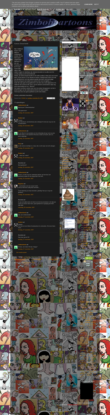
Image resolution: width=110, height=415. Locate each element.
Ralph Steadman (66, 169)
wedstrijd (91, 371)
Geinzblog (64, 139)
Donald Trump (90, 285)
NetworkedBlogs (68, 218)
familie (86, 293)
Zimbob (20, 118)
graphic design (91, 298)
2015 (83, 187)
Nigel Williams (65, 137)
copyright (92, 280)
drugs (88, 288)
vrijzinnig (94, 370)
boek (95, 277)
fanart (92, 293)
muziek (82, 327)
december (86, 207)
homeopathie (83, 306)
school (94, 347)
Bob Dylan (89, 277)
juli (84, 232)
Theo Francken (92, 362)
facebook (90, 291)
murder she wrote (90, 325)
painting (88, 335)
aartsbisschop (86, 273)
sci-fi (84, 348)
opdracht (93, 332)
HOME (25, 34)
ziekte (88, 375)
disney (92, 283)
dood (94, 287)
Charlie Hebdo (83, 280)
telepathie (82, 360)
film (91, 295)
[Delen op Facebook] (52, 98)
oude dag (85, 333)
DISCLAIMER (86, 34)
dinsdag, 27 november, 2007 (26, 217)
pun (86, 342)
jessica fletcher (91, 309)
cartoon (92, 278)
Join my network (70, 227)
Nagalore (64, 148)
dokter (82, 285)
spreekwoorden (83, 353)
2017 (83, 182)
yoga (95, 373)
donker (90, 286)
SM (81, 352)
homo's (89, 306)
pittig (91, 337)
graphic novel (83, 299)
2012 (83, 194)
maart (85, 241)
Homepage (37, 259)
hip (85, 304)
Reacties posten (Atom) (29, 262)
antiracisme (83, 277)
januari (85, 245)
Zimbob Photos (84, 159)
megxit (81, 322)
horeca (94, 306)
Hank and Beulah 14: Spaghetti (88, 214)
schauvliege (83, 347)
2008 (83, 203)
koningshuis (82, 316)
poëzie (81, 339)
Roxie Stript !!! (66, 157)
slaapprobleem (91, 350)
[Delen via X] (51, 98)
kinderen (90, 312)
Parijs (93, 335)
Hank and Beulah (60, 34)
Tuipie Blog (65, 143)
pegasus (86, 337)
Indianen (83, 309)
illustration (93, 307)
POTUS (88, 340)
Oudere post (53, 259)
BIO (36, 34)
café (88, 278)
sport (93, 352)
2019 (83, 178)
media (87, 320)
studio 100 (85, 357)
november (86, 209)
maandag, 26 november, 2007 (26, 207)
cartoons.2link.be (66, 178)
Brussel (83, 278)
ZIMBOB (82, 79)
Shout (63, 92)
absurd (94, 273)
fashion (87, 295)
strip (94, 355)
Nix (63, 171)
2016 (83, 185)
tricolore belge (90, 365)
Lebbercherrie (22, 105)
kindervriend (82, 314)
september (86, 227)
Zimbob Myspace (85, 162)
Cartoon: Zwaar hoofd (89, 211)
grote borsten (91, 299)
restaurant (83, 345)
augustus (86, 229)
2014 (83, 189)
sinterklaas (83, 350)
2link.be (64, 180)
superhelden (93, 357)
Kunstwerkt (65, 165)
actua (87, 275)
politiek (89, 339)
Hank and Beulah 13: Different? (88, 221)
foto (95, 295)
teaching (92, 358)
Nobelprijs (82, 330)
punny (92, 342)
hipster (91, 304)
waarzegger (84, 371)
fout (83, 296)
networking (82, 329)
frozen (87, 296)
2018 (83, 180)
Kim (63, 176)
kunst (88, 316)
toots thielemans (85, 363)
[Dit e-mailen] (47, 98)
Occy (19, 143)
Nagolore (20, 183)
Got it (96, 4)
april (84, 238)
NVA (91, 330)
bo (65, 92)
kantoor (85, 311)
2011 (83, 196)
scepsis (92, 345)
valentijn (82, 370)
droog (83, 288)
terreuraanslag (90, 360)
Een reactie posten (21, 252)
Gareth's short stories (68, 135)
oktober (85, 225)
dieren (85, 283)
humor (70, 223)
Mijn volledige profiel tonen (87, 150)
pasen (81, 337)
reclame (91, 344)
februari (85, 243)
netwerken (90, 327)
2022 (83, 171)
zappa (83, 375)
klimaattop (91, 314)
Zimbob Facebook (85, 164)
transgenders (93, 363)
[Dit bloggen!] (49, 98)
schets (89, 347)
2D (80, 273)
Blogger (67, 411)
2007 (83, 205)
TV (86, 367)
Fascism (82, 295)
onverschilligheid (83, 332)
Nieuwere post (19, 259)
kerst (94, 311)
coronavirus (88, 282)
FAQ (47, 34)
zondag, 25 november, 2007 (25, 112)
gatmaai (92, 296)
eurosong (84, 290)
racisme (82, 344)
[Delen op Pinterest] (54, 98)
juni (84, 234)
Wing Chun (89, 373)
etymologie (93, 288)
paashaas (82, 335)
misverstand (92, 324)
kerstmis (84, 312)
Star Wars (82, 355)
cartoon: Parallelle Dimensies (88, 218)
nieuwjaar (91, 329)
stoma (89, 355)
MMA (84, 325)
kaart (81, 311)
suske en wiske (85, 358)
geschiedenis (83, 298)
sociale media (86, 352)
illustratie (84, 307)
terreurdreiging (83, 362)
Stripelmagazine (66, 161)
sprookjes (91, 353)
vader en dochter (89, 368)
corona (81, 282)
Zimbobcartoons (68, 221)
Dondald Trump (83, 286)
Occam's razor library (67, 141)
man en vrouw (89, 318)
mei (84, 236)
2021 (83, 173)
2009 (83, 200)
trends (83, 365)
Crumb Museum (66, 167)
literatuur (94, 316)
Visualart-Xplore (66, 150)
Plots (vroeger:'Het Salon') (69, 159)
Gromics (64, 163)
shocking (91, 348)
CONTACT (76, 34)
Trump (81, 367)
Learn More (88, 4)
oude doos (91, 333)
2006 (83, 248)
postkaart (82, 340)
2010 (83, 198)
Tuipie (63, 173)
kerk (90, 311)
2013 (83, 191)
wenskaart (82, 373)
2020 (83, 176)
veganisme (88, 370)
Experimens (65, 145)
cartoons (67, 223)
